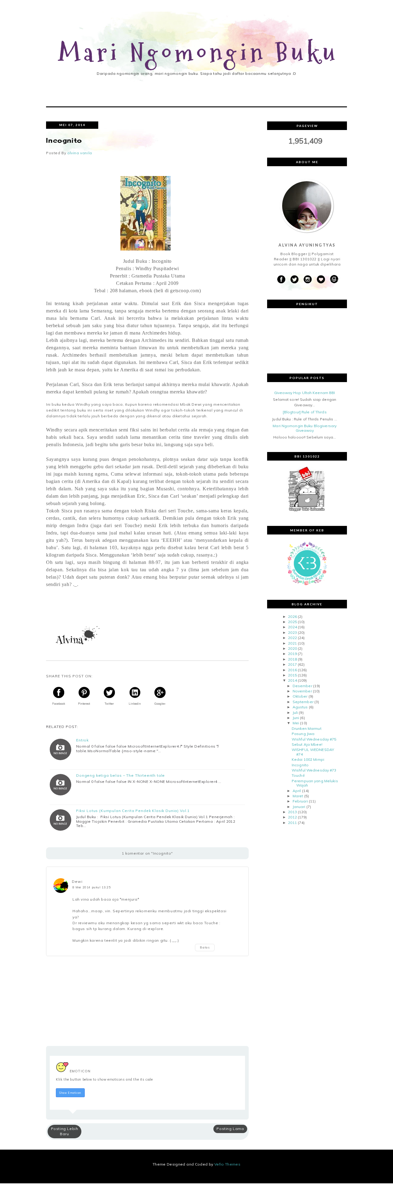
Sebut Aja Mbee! (307, 744)
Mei (296, 723)
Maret (298, 796)
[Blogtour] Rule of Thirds (305, 412)
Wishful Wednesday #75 (314, 739)
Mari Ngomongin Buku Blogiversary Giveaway (305, 427)
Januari (299, 806)
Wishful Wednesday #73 (314, 770)
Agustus (300, 707)
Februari (300, 801)
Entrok (82, 740)
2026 (292, 616)
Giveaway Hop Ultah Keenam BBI (304, 392)
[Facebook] (281, 279)
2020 (292, 648)
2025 (292, 621)
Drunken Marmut (306, 728)
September (303, 701)
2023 (292, 632)
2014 (292, 680)
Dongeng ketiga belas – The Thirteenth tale (120, 775)
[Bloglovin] (321, 279)
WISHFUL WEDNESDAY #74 (313, 751)
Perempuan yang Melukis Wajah (315, 783)
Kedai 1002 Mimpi (308, 759)
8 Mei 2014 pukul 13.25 (91, 887)
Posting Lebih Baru (64, 1131)
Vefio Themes (227, 1164)
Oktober (300, 696)
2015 (292, 675)
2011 (292, 822)
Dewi (77, 881)
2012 (292, 817)
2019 (292, 653)
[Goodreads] (334, 279)
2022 (292, 637)
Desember (302, 686)
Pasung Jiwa (303, 733)
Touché (298, 775)
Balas (205, 948)
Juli (295, 712)
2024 (292, 627)
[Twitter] (294, 279)
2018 (292, 659)
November (302, 691)
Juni (296, 717)
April (297, 790)
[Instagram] (307, 279)
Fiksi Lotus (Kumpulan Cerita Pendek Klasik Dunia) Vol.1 (133, 811)
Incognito (300, 765)
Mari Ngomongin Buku (198, 53)
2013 (292, 812)
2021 (292, 643)
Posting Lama (230, 1128)
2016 (292, 670)
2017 (292, 664)
